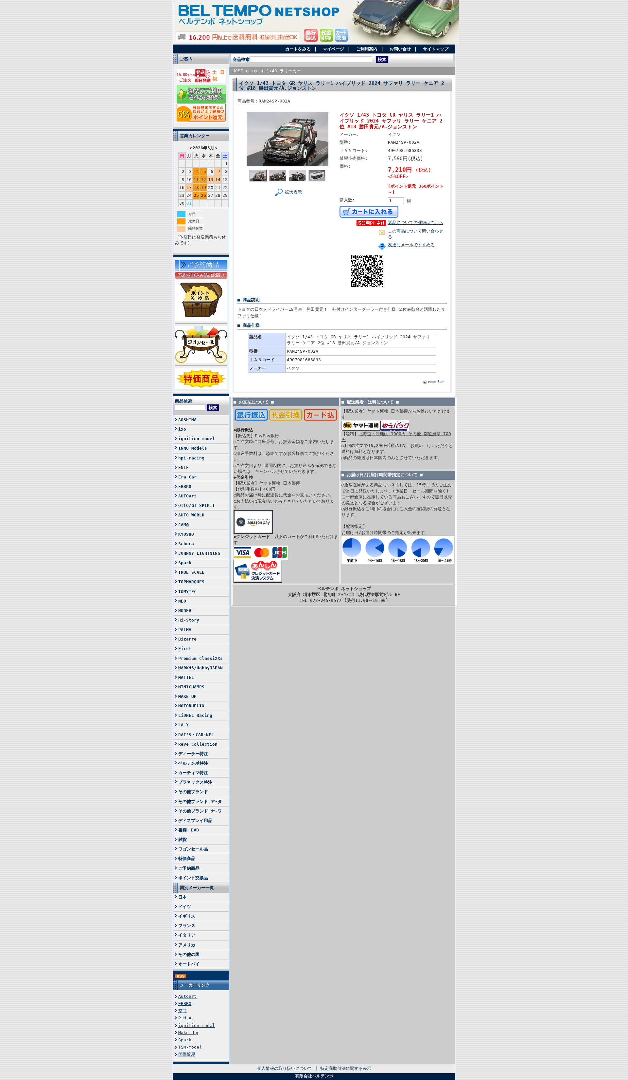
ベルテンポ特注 (193, 763)
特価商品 (186, 858)
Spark (184, 562)
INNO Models (192, 448)
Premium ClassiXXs (200, 658)
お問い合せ (400, 49)
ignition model (196, 438)
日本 (182, 897)
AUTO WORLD (191, 514)
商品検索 (183, 401)
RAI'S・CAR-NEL (196, 734)
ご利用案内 (366, 49)
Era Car (187, 477)
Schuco (186, 543)
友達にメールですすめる (411, 244)
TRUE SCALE (191, 572)
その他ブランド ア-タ (200, 801)
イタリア (186, 935)
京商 (182, 1010)
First (184, 648)
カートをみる (298, 49)
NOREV (184, 610)
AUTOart (187, 495)
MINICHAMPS (191, 686)
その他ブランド (193, 791)
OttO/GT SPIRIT (196, 505)
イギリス (186, 916)
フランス (186, 925)
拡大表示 (293, 192)
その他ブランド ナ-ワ (200, 811)
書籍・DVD (188, 830)
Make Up (188, 1032)
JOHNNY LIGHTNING (199, 553)
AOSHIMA (187, 419)
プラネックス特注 (195, 782)
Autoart (187, 996)
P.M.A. (186, 1017)
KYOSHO (186, 534)
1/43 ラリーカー (284, 70)
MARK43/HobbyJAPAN (200, 667)
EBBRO (184, 486)
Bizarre (187, 639)
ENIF (183, 467)
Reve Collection (198, 744)
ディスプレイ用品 (195, 820)
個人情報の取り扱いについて (284, 1068)
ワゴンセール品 (193, 849)
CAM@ (183, 524)
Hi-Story (188, 620)
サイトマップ (435, 49)
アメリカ (186, 944)
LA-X (183, 724)
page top (436, 381)
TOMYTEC (187, 591)
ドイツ (184, 906)
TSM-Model (190, 1047)
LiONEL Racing (195, 715)
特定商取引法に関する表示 (345, 1068)
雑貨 (182, 839)
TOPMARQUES (191, 581)
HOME (238, 70)
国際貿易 (186, 1054)
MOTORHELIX (191, 705)
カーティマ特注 (193, 772)
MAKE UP (187, 696)
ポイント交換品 (193, 877)
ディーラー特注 (193, 753)
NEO (182, 601)
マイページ (333, 49)
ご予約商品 (189, 868)
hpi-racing (191, 458)
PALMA (184, 629)
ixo (182, 429)
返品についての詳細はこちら (415, 222)
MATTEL (186, 677)
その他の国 (189, 954)
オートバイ (189, 963)
